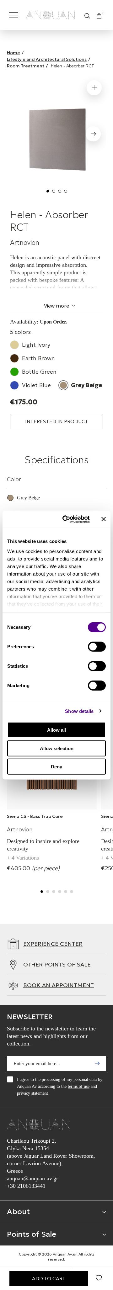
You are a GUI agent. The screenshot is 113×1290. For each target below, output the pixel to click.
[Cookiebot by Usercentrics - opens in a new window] (66, 519)
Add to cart (49, 1278)
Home (13, 52)
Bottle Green (39, 371)
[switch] (97, 647)
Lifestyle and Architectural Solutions (47, 59)
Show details (79, 710)
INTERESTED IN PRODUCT (56, 421)
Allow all (56, 730)
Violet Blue (36, 385)
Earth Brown (38, 358)
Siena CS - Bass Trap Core (35, 816)
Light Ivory (36, 344)
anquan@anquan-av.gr (32, 1178)
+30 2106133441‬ (26, 1186)
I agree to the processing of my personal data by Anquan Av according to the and (59, 1086)
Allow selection (56, 748)
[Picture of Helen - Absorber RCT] (56, 137)
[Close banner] (103, 519)
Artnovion (24, 243)
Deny (56, 766)
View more (56, 306)
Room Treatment (25, 66)
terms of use (78, 1086)
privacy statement (32, 1093)
